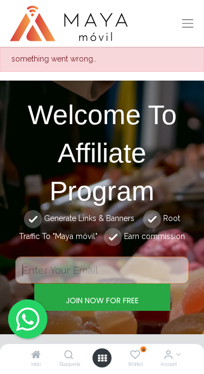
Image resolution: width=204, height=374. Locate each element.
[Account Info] (168, 355)
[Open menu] (102, 358)
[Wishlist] (135, 355)
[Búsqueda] (69, 355)
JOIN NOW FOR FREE (102, 300)
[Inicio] (36, 355)
